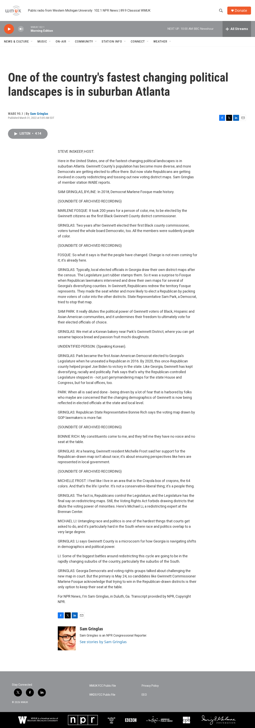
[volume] (21, 29)
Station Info (112, 41)
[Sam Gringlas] (67, 638)
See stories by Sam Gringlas (103, 641)
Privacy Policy (150, 685)
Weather (160, 41)
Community (84, 41)
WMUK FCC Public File (102, 685)
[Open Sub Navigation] (31, 41)
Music (42, 41)
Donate (241, 10)
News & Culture (16, 41)
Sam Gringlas (39, 114)
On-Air (61, 41)
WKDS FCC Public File (102, 694)
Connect (138, 41)
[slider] (27, 29)
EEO (144, 694)
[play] (9, 29)
